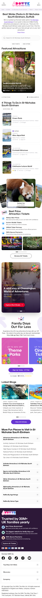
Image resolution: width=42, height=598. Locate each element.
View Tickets (16, 44)
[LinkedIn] (9, 558)
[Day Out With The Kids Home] (21, 4)
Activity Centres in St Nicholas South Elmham (18, 443)
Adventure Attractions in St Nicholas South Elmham (16, 438)
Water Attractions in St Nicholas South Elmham (16, 480)
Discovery (6, 572)
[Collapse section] (37, 438)
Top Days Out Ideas (10, 565)
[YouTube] (29, 558)
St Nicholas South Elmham (19, 9)
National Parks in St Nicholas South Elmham (17, 452)
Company (6, 579)
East (3, 9)
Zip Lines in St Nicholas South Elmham (16, 457)
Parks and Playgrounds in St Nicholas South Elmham (20, 454)
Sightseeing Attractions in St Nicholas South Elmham (16, 487)
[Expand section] (37, 464)
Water (31, 9)
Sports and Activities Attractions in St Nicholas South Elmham (16, 472)
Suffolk (8, 9)
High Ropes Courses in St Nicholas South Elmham (19, 449)
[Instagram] (22, 558)
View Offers (26, 44)
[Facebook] (3, 558)
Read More (21, 32)
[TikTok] (16, 558)
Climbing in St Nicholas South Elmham (15, 446)
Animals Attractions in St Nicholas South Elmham (17, 464)
